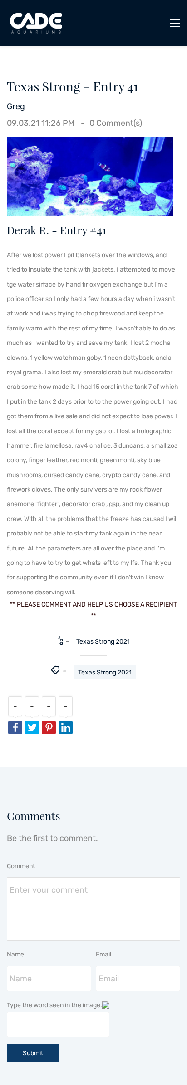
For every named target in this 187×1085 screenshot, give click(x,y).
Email (103, 954)
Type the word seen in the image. (54, 1005)
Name (15, 954)
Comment (21, 866)
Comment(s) (115, 123)
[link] (90, 144)
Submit (33, 1053)
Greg (16, 106)
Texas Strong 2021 (103, 641)
